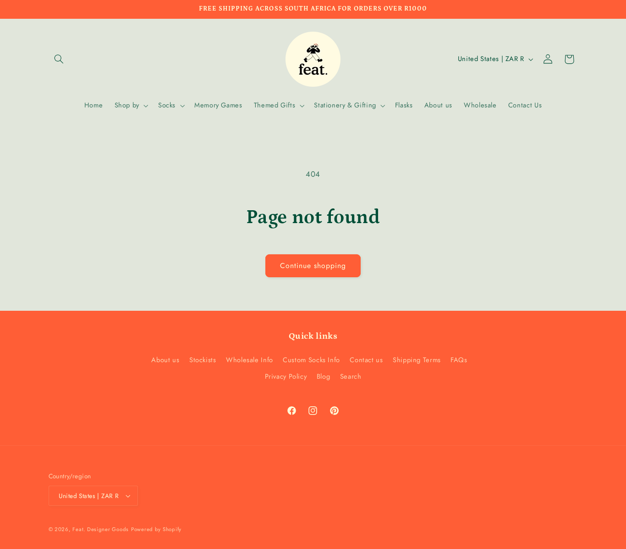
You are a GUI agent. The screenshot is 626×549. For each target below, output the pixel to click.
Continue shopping (313, 265)
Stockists (202, 360)
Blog (323, 376)
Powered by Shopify (156, 529)
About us (165, 360)
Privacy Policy (286, 376)
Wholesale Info (249, 360)
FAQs (458, 360)
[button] (59, 59)
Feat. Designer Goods (100, 529)
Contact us (366, 360)
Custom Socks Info (311, 360)
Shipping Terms (417, 360)
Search (351, 376)
